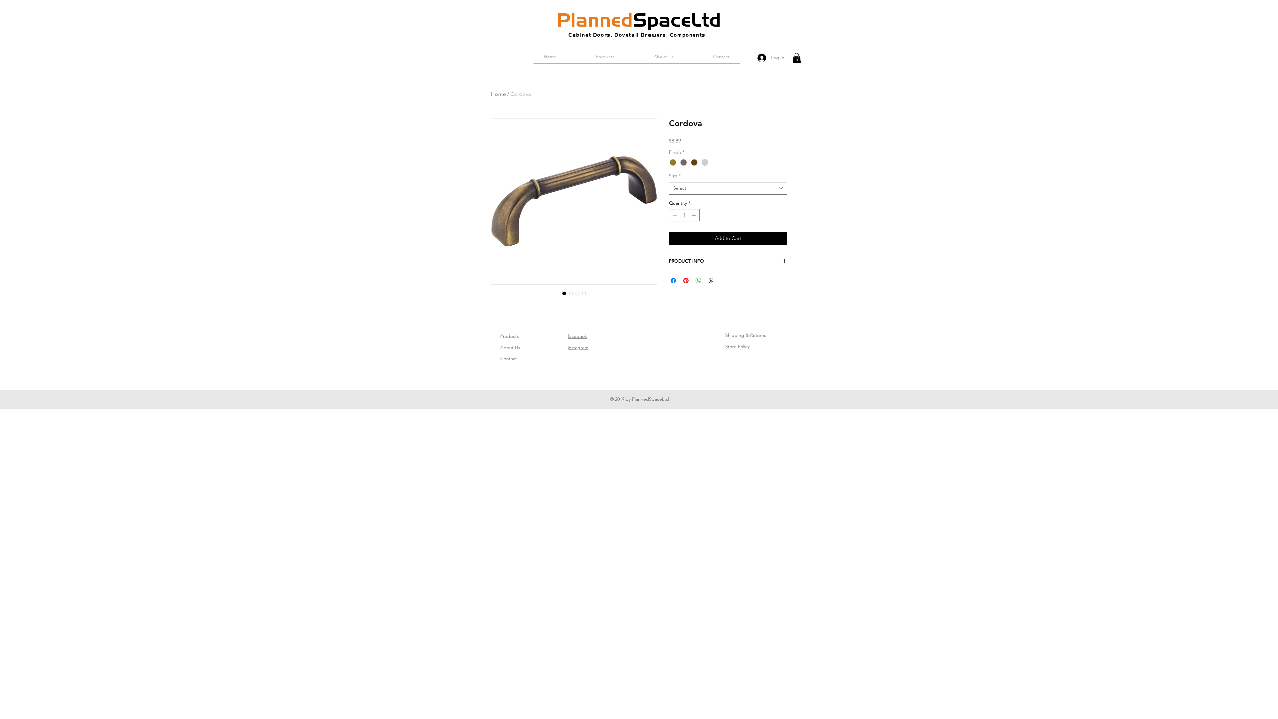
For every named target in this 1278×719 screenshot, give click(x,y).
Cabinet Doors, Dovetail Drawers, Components (637, 35)
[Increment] (694, 215)
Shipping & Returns (745, 335)
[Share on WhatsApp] (699, 281)
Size (675, 176)
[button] (796, 58)
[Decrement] (674, 215)
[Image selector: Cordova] (564, 293)
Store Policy (737, 347)
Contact (508, 358)
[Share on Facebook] (673, 281)
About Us (510, 348)
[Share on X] (711, 281)
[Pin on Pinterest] (686, 281)
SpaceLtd (639, 20)
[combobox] (728, 188)
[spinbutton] (684, 215)
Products (509, 336)
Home (498, 94)
